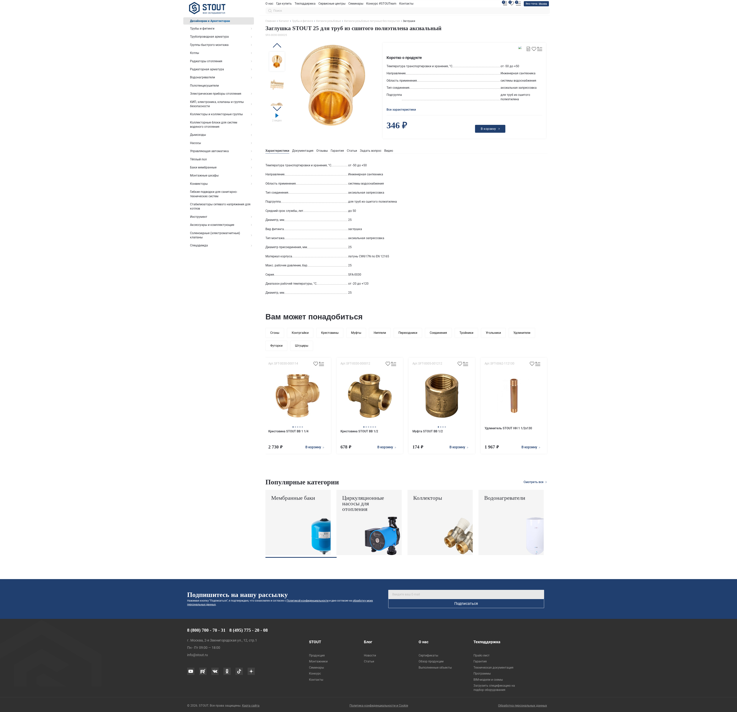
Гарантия (337, 151)
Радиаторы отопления (206, 61)
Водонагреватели (202, 77)
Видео (388, 151)
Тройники (466, 333)
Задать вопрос (370, 151)
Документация (302, 151)
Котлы (194, 53)
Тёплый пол (198, 159)
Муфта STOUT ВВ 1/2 (427, 431)
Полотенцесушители (204, 85)
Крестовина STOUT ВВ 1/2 (359, 431)
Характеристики (277, 151)
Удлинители (521, 333)
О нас (269, 3)
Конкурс (315, 673)
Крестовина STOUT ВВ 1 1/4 (288, 431)
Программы (482, 673)
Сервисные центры (331, 3)
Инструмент (198, 217)
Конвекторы (199, 184)
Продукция (317, 655)
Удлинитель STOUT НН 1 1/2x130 (508, 428)
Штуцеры (301, 345)
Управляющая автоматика (209, 151)
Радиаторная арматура (207, 69)
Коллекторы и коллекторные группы (216, 114)
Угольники (493, 333)
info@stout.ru (197, 655)
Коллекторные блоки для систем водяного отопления (213, 124)
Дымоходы (198, 135)
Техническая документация (493, 667)
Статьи (352, 151)
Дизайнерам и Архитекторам (210, 21)
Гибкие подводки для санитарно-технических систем (213, 194)
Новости (370, 655)
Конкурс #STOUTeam (381, 3)
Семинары (355, 3)
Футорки (276, 345)
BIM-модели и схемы (488, 679)
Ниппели (380, 333)
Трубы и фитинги (202, 28)
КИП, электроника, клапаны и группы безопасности (217, 104)
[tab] (277, 150)
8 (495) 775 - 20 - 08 (248, 630)
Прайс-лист (481, 655)
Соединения (438, 333)
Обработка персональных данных (522, 705)
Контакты (406, 3)
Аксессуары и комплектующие (212, 225)
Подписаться (466, 603)
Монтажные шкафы (204, 175)
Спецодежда (199, 245)
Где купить (284, 3)
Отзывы (322, 151)
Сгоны (274, 333)
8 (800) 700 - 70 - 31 (206, 630)
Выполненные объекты (435, 667)
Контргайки (300, 333)
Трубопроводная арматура (209, 36)
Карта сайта (250, 705)
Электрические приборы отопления (215, 93)
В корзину (313, 447)
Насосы (195, 143)
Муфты (356, 333)
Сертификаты (428, 655)
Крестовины (330, 333)
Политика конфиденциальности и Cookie (378, 705)
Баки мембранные (203, 167)
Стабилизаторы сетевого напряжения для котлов (220, 206)
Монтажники (318, 661)
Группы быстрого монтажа (209, 45)
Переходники (407, 333)
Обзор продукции (431, 661)
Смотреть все (534, 482)
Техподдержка (305, 3)
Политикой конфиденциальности (308, 600)
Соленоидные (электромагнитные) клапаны (215, 235)
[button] (277, 45)
